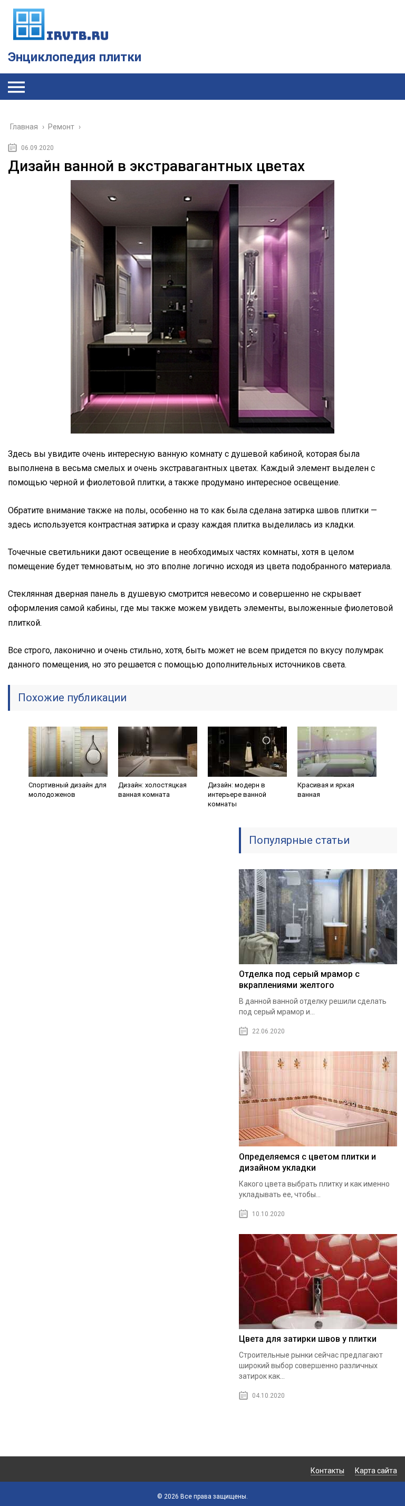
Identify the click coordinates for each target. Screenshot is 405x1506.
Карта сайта (376, 1470)
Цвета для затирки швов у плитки (308, 1339)
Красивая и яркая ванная (325, 789)
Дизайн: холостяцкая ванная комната (152, 789)
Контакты (327, 1470)
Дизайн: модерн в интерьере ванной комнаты (237, 794)
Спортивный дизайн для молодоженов (67, 789)
